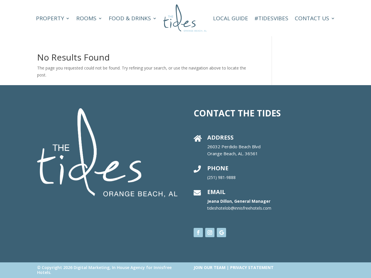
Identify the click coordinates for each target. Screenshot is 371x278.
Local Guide (230, 18)
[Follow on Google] (221, 232)
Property (50, 18)
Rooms (86, 18)
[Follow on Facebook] (198, 232)
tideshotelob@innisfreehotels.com (239, 208)
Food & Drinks (130, 18)
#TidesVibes (271, 18)
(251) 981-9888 (221, 177)
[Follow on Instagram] (209, 232)
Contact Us (312, 18)
